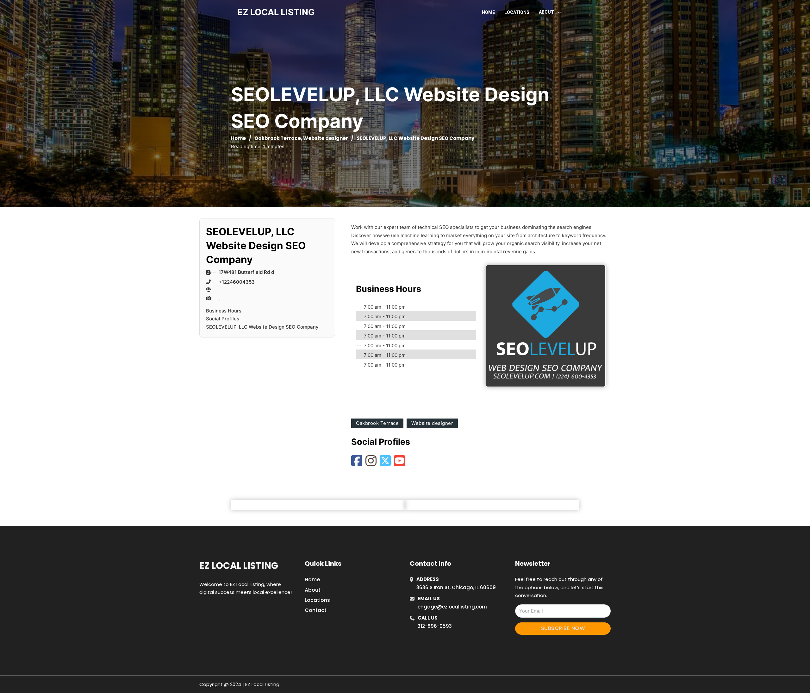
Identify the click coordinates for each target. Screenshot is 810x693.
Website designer (325, 138)
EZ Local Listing (238, 565)
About (313, 590)
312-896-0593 (435, 626)
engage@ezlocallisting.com (452, 606)
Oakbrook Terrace (277, 138)
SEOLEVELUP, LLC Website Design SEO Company (262, 327)
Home (488, 12)
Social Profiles (222, 319)
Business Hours (223, 311)
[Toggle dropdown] (559, 12)
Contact (316, 610)
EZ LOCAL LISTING (276, 12)
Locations (516, 12)
